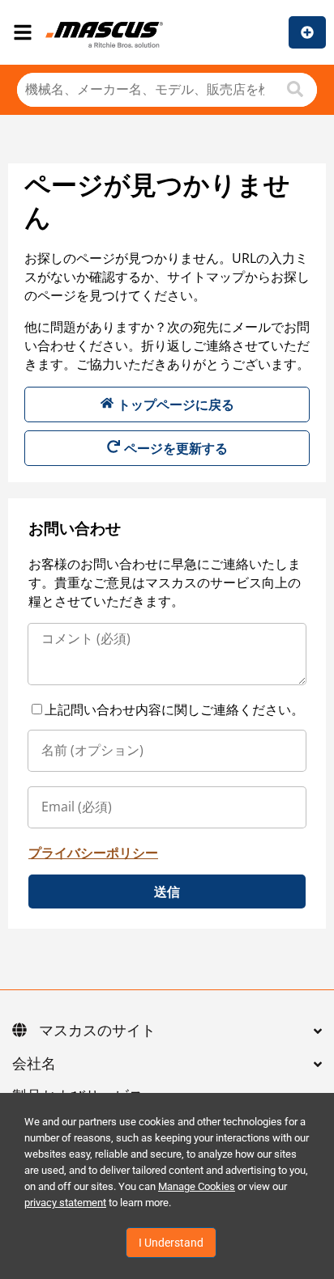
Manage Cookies (196, 1186)
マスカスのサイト (97, 1031)
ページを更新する (176, 448)
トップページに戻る (176, 404)
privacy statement (65, 1202)
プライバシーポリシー (93, 853)
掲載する (307, 32)
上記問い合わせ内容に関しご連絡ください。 (174, 709)
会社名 (34, 1064)
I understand (171, 1242)
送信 (167, 891)
